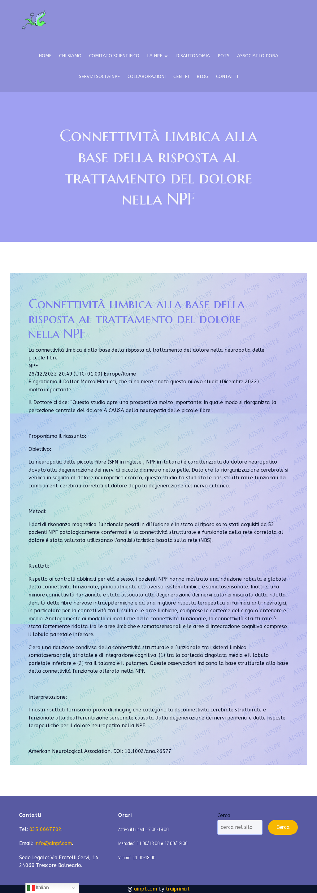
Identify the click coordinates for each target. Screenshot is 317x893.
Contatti (227, 76)
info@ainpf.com (53, 843)
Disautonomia (193, 56)
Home (45, 56)
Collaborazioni (147, 76)
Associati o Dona (257, 56)
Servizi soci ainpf (99, 76)
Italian (42, 887)
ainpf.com (145, 889)
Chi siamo (70, 56)
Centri (181, 76)
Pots (223, 56)
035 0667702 (45, 829)
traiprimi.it (177, 889)
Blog (202, 76)
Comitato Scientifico (114, 56)
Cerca (224, 815)
